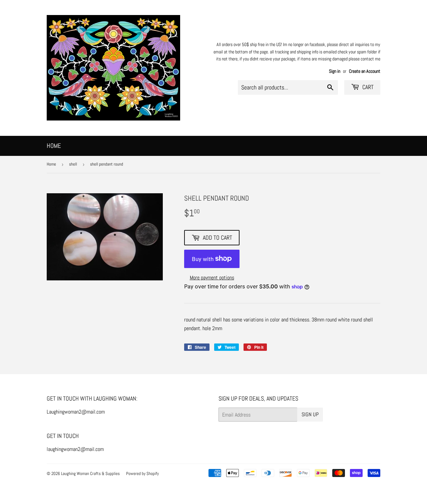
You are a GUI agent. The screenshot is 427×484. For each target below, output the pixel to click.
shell (73, 164)
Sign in (334, 71)
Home (54, 146)
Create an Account (364, 71)
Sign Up (310, 414)
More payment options (212, 277)
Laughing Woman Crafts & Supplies (90, 473)
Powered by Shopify (142, 473)
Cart (367, 87)
